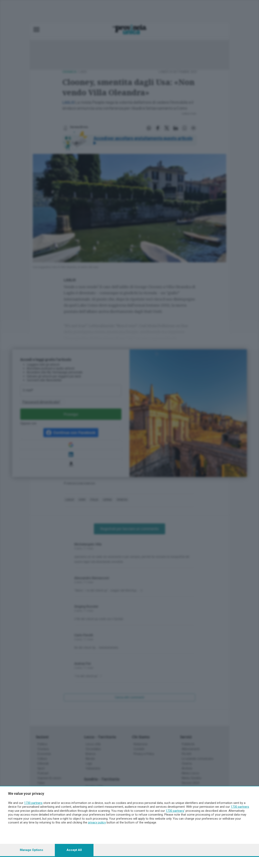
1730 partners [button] (33, 803)
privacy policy (97, 822)
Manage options (31, 850)
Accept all (74, 850)
